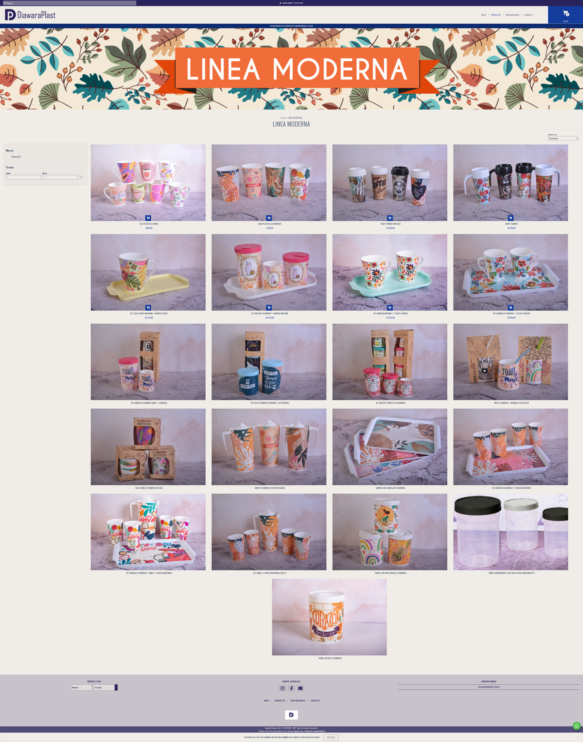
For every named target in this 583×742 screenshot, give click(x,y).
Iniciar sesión (298, 3)
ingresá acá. (298, 731)
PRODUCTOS (496, 14)
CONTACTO (528, 14)
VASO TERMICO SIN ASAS (391, 223)
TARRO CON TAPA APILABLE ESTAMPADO (391, 572)
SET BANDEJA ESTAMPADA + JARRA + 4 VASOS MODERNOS (149, 572)
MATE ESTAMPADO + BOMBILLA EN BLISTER (511, 402)
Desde (8, 173)
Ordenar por (552, 134)
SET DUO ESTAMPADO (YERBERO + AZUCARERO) (270, 402)
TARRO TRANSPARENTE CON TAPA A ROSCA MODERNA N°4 (511, 572)
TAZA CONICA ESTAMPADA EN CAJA (149, 487)
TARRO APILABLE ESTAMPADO (330, 658)
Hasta (44, 173)
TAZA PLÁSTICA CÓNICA (149, 223)
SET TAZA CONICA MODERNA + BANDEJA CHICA (149, 313)
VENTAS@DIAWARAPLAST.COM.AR (488, 687)
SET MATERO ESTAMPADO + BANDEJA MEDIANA (269, 313)
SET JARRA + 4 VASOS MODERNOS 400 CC (269, 572)
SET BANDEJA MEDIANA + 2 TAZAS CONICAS (390, 313)
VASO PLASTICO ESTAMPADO (269, 223)
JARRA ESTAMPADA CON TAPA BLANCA (270, 487)
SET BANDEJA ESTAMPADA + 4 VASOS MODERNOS (511, 487)
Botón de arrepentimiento (315, 731)
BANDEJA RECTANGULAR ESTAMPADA (390, 487)
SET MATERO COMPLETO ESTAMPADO (390, 402)
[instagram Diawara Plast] (282, 688)
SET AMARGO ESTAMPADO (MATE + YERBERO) (149, 402)
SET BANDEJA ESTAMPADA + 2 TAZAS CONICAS (511, 313)
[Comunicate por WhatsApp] (577, 726)
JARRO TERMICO (511, 223)
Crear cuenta (287, 3)
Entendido (331, 737)
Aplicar (81, 177)
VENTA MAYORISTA (512, 14)
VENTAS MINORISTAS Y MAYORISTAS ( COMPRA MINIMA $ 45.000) (291, 26)
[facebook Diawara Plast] (291, 688)
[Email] (300, 688)
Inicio (483, 14)
